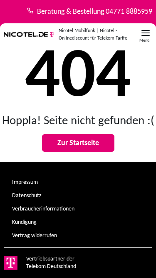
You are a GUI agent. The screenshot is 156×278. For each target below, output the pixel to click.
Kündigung (24, 222)
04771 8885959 (129, 12)
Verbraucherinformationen (43, 209)
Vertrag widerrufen (34, 236)
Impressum (25, 182)
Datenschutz (27, 196)
